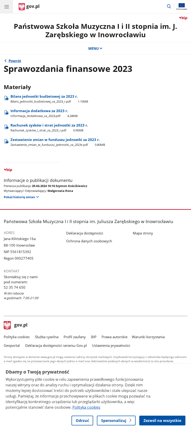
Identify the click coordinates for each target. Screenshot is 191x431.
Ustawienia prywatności (111, 345)
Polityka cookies (17, 336)
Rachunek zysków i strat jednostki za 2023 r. (49, 127)
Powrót (15, 60)
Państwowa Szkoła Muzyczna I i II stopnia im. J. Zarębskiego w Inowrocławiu (95, 30)
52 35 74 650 (14, 287)
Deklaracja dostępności (84, 233)
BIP (93, 336)
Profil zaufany (75, 336)
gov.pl (20, 325)
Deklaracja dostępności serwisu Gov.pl (56, 345)
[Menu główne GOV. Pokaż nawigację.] (6, 6)
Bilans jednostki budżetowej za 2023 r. (49, 99)
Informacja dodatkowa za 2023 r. (44, 113)
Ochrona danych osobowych (89, 241)
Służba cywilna (46, 336)
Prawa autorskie (114, 336)
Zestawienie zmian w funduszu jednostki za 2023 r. (57, 142)
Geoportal (12, 345)
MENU (93, 48)
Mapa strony (143, 233)
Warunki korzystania (148, 336)
